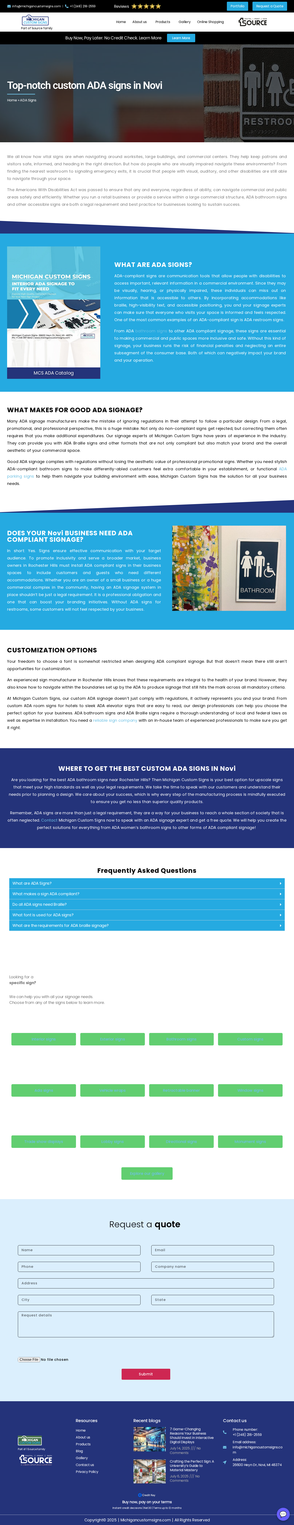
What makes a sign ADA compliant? (45, 893)
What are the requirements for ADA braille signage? (60, 925)
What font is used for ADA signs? (42, 915)
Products (162, 21)
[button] (140, 22)
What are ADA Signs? (32, 883)
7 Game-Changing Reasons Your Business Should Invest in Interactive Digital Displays (192, 1435)
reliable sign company (115, 720)
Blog (79, 1451)
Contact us (85, 1464)
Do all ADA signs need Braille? (39, 904)
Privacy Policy (87, 1471)
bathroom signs (151, 331)
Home (121, 21)
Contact (49, 820)
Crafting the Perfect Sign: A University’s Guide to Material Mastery (192, 1465)
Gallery (184, 21)
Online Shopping (210, 21)
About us (139, 21)
